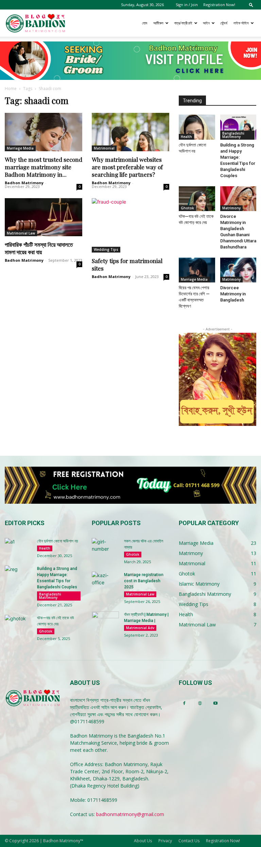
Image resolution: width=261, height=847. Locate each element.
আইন (206, 23)
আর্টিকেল (158, 23)
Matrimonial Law (21, 233)
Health (186, 136)
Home (11, 88)
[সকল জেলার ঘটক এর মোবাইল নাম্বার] (105, 547)
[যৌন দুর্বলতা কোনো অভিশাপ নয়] (197, 127)
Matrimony (231, 208)
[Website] (199, 703)
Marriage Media (20, 148)
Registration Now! (219, 4)
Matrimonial (104, 148)
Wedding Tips (106, 249)
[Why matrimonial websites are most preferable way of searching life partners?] (130, 132)
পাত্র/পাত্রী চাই (183, 23)
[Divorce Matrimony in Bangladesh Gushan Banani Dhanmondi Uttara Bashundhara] (238, 198)
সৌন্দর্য (223, 23)
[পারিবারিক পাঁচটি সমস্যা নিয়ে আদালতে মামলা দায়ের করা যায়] (43, 217)
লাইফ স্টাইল (241, 23)
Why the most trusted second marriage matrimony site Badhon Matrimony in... (43, 167)
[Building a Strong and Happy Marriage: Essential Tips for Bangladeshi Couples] (238, 127)
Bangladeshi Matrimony (233, 135)
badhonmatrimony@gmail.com (130, 814)
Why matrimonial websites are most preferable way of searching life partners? (127, 167)
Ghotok (187, 208)
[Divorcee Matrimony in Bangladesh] (238, 270)
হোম (144, 23)
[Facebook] (184, 703)
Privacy (165, 841)
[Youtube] (215, 703)
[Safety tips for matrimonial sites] (130, 225)
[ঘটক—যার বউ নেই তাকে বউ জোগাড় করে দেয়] (197, 198)
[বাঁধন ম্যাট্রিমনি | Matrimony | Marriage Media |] (105, 620)
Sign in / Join (187, 4)
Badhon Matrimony (24, 182)
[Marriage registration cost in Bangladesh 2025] (105, 581)
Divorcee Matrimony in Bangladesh (233, 293)
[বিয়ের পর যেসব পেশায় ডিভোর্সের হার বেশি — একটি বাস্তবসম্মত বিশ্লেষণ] (197, 270)
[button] (251, 4)
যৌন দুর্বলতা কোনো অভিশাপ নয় (57, 541)
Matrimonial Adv (140, 627)
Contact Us (188, 841)
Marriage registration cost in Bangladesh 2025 (143, 580)
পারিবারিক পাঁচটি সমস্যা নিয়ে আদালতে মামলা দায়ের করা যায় (39, 248)
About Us (143, 841)
